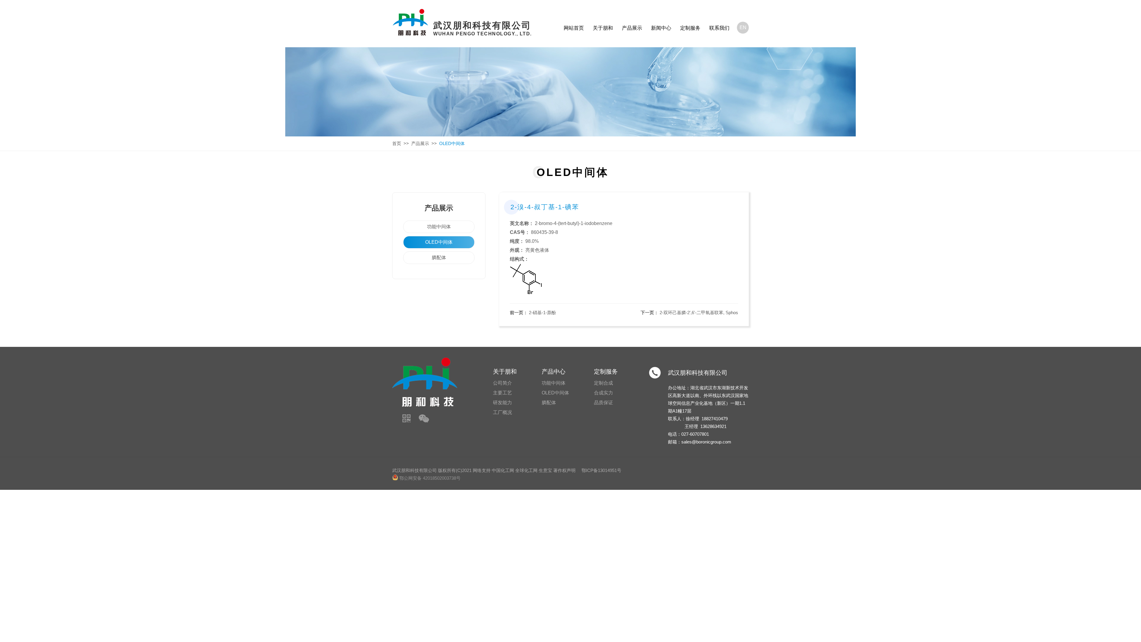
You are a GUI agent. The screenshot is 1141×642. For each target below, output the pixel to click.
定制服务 (690, 28)
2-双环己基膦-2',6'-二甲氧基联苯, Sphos (699, 312)
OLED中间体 (439, 242)
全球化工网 (526, 470)
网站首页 (574, 28)
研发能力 (502, 402)
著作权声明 (564, 470)
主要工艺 (502, 392)
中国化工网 (503, 470)
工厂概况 (502, 412)
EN (743, 27)
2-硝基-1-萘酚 (542, 312)
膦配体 (439, 257)
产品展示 (632, 28)
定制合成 (603, 382)
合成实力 (603, 392)
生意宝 (545, 470)
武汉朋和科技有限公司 (697, 372)
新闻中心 (661, 28)
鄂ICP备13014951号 (601, 470)
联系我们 (719, 28)
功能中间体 (439, 226)
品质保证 (603, 402)
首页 (396, 143)
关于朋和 (603, 28)
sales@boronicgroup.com (706, 441)
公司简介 (502, 382)
